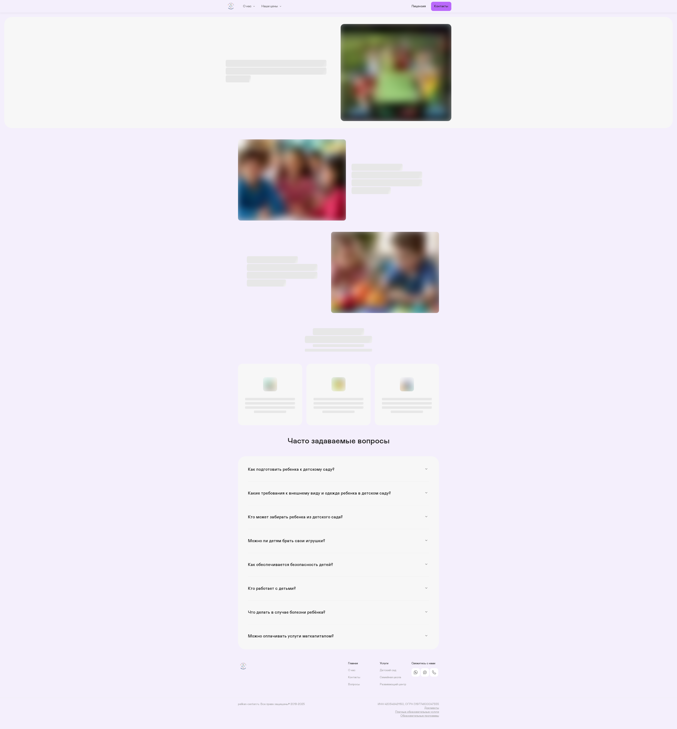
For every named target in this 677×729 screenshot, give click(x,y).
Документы (431, 708)
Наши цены (269, 6)
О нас (247, 6)
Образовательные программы (419, 715)
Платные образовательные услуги (417, 711)
